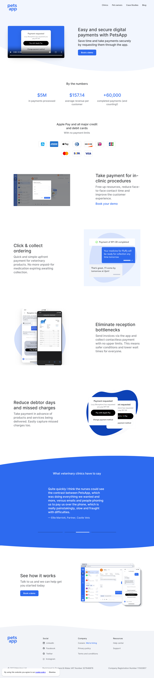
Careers (87, 643)
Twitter (49, 653)
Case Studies (132, 5)
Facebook (50, 648)
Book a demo (87, 52)
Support (117, 648)
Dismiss (52, 672)
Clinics (105, 5)
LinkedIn (50, 643)
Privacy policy (84, 648)
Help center (118, 643)
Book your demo (107, 203)
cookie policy (40, 672)
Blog (144, 5)
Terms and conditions (88, 653)
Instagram (50, 659)
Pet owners (117, 5)
